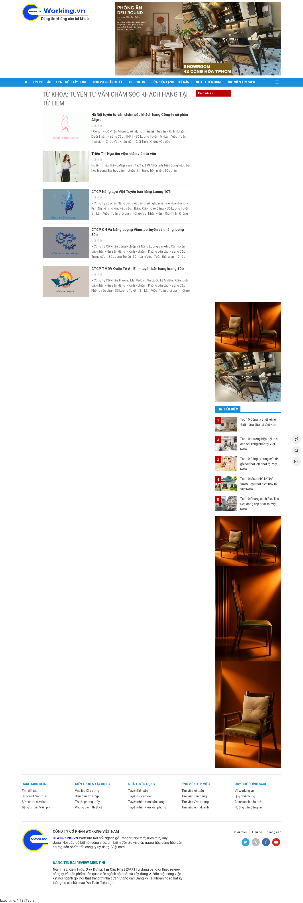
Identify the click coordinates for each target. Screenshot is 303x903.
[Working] (35, 840)
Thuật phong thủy (87, 802)
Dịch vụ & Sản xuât (34, 796)
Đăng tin (31, 91)
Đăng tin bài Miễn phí (36, 807)
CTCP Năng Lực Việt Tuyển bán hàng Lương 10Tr (131, 192)
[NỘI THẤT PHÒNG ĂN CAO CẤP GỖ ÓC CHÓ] (198, 38)
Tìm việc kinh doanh (195, 807)
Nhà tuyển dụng (209, 82)
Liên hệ (257, 832)
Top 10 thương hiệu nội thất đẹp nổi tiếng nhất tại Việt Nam (259, 444)
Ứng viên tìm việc (241, 82)
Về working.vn (244, 790)
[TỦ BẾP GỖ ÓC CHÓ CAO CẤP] (248, 376)
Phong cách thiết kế (88, 807)
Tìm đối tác (42, 82)
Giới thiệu (241, 832)
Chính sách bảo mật (248, 802)
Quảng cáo (273, 832)
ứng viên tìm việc (195, 784)
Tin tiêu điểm (227, 409)
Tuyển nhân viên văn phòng (147, 807)
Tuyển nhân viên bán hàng (146, 802)
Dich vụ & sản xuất (107, 82)
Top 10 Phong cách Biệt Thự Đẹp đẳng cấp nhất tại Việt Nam (259, 504)
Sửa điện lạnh (163, 82)
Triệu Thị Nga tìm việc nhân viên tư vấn (123, 154)
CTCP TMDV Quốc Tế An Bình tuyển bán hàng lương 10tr (137, 269)
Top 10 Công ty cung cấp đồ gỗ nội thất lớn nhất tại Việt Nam (259, 464)
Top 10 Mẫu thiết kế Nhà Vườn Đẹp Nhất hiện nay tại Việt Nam (258, 484)
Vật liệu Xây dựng (87, 790)
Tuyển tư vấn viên (140, 796)
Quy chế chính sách (251, 784)
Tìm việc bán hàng (194, 796)
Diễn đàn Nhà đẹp (87, 796)
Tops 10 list (137, 82)
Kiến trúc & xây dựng (92, 784)
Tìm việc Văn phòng (195, 802)
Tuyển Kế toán (138, 790)
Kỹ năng (185, 82)
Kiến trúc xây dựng (71, 82)
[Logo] (56, 12)
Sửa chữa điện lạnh (35, 802)
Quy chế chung (245, 796)
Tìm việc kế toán (192, 790)
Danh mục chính (35, 784)
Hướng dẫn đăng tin (248, 807)
